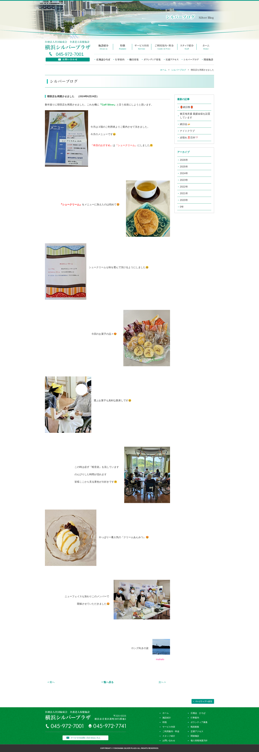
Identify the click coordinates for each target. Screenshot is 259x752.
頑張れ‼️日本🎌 (189, 137)
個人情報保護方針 (199, 740)
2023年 (184, 180)
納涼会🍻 (185, 124)
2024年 (184, 173)
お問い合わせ (168, 740)
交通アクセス (197, 731)
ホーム (163, 70)
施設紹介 (166, 717)
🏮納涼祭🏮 (186, 107)
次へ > (162, 682)
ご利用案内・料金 (170, 731)
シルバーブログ (178, 70)
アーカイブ (183, 152)
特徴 (164, 722)
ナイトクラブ (187, 130)
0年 (182, 206)
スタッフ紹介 (168, 736)
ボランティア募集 (199, 722)
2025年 (184, 166)
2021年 (184, 193)
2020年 (184, 200)
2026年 (184, 159)
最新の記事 (183, 99)
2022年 (184, 186)
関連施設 (195, 736)
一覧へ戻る (107, 682)
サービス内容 (168, 727)
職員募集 (195, 727)
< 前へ (51, 682)
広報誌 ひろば (198, 713)
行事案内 (195, 717)
